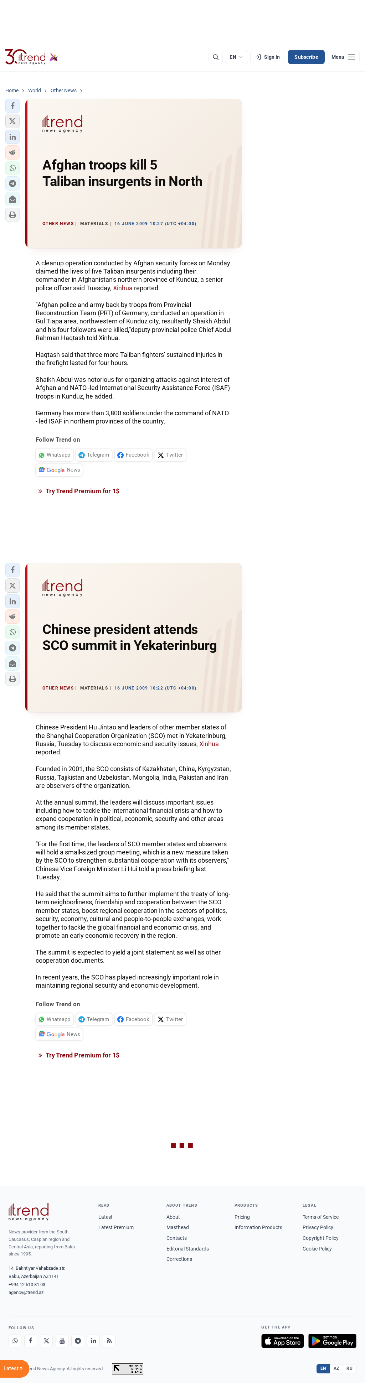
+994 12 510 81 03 (27, 1284)
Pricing (242, 1217)
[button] (12, 106)
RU (349, 1368)
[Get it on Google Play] (332, 1341)
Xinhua (123, 288)
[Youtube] (62, 1341)
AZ (336, 1368)
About (173, 1217)
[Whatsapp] (15, 1341)
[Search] (216, 57)
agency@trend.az (26, 1292)
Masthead (177, 1227)
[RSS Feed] (109, 1341)
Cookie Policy (317, 1249)
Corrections (179, 1259)
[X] (46, 1341)
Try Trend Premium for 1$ (82, 491)
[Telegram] (77, 1341)
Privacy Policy (318, 1227)
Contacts (176, 1238)
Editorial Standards (187, 1249)
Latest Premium (116, 1227)
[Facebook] (30, 1341)
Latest (105, 1217)
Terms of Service (321, 1217)
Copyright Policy (321, 1238)
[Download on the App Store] (282, 1341)
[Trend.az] (31, 57)
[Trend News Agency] (28, 1212)
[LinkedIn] (93, 1341)
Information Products (258, 1227)
